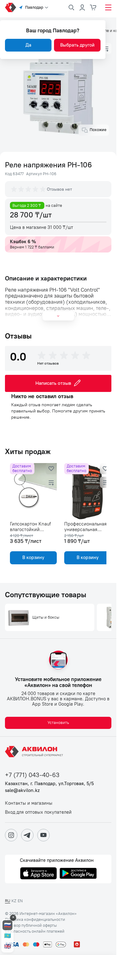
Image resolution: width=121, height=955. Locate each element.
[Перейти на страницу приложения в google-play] (78, 874)
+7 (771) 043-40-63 (32, 775)
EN (20, 900)
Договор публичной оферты (31, 925)
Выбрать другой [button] (77, 45)
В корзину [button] (32, 557)
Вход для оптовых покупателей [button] (38, 812)
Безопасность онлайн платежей (35, 931)
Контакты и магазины (28, 803)
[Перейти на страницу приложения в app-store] (38, 874)
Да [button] (28, 45)
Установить (58, 722)
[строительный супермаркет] (10, 7)
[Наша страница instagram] (11, 835)
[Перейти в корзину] (93, 7)
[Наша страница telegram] (27, 835)
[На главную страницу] (35, 751)
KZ (13, 900)
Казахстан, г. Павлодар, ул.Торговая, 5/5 (49, 783)
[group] (29, 189)
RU (7, 900)
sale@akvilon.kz (22, 790)
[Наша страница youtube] (43, 835)
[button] (105, 48)
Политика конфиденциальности (35, 919)
